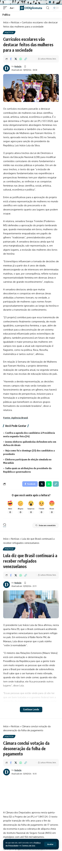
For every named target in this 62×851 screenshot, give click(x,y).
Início (6, 22)
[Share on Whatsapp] (20, 58)
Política (9, 32)
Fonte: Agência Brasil (15, 417)
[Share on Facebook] (11, 58)
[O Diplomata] (31, 8)
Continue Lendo (31, 709)
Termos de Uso (28, 845)
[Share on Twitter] (16, 58)
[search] (47, 7)
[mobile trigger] (6, 8)
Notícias (15, 22)
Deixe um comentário (47, 525)
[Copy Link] (25, 58)
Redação (17, 66)
